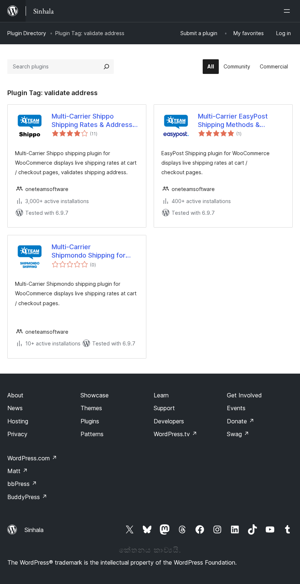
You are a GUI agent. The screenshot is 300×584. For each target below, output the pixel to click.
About (15, 395)
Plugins (89, 421)
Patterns (92, 434)
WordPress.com (32, 458)
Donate (240, 421)
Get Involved (244, 395)
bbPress (22, 483)
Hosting (17, 421)
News (15, 408)
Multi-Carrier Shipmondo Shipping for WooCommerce (88, 251)
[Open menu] (288, 11)
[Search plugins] (106, 66)
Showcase (94, 395)
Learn (161, 395)
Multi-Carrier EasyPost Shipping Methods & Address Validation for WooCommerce (233, 120)
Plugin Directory (26, 33)
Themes (91, 408)
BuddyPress (27, 497)
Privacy (17, 434)
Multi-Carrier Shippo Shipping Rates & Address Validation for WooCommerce (92, 120)
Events (236, 408)
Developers (169, 421)
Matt (17, 471)
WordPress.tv (175, 434)
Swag (238, 434)
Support (164, 408)
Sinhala (34, 530)
